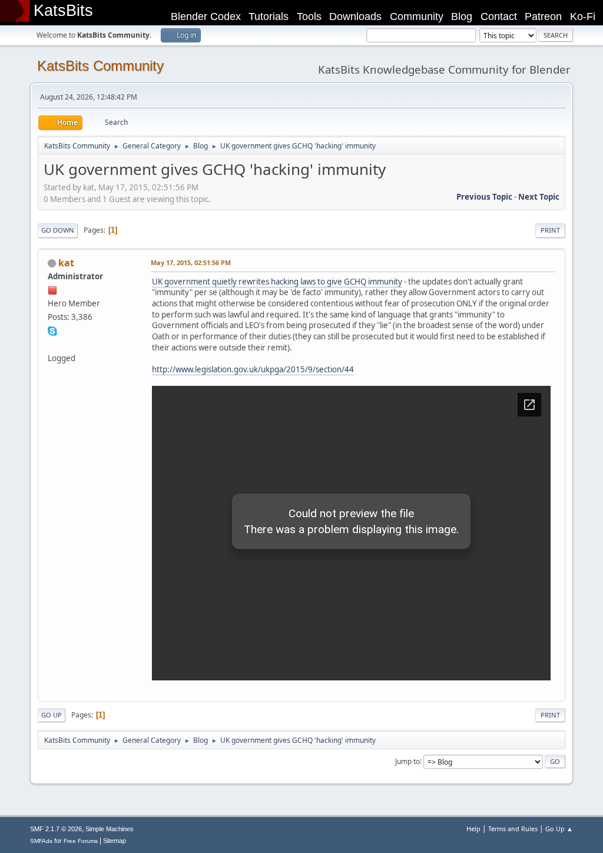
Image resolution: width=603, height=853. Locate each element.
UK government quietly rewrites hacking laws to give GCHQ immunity (277, 281)
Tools (309, 16)
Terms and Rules (513, 828)
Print (550, 230)
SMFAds (41, 841)
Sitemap (114, 840)
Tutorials (269, 16)
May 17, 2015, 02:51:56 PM (191, 262)
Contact (499, 16)
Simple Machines (109, 828)
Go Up (51, 714)
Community (416, 16)
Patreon (543, 16)
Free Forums (81, 841)
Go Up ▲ (559, 828)
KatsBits (63, 10)
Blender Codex (206, 16)
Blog (461, 16)
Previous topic (484, 196)
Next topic (538, 196)
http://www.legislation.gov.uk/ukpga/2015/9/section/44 (253, 369)
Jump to (407, 761)
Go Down (57, 230)
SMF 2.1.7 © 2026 (56, 828)
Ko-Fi (582, 16)
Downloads (355, 16)
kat (66, 262)
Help (473, 828)
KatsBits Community (100, 66)
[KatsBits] (52, 344)
